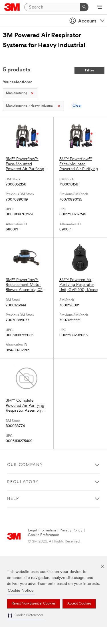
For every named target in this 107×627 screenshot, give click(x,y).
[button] (26, 615)
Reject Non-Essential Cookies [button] (33, 603)
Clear (77, 106)
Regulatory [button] (23, 482)
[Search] (84, 7)
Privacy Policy (71, 530)
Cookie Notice (21, 591)
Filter (89, 70)
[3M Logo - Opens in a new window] (12, 7)
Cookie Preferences (44, 535)
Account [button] (87, 21)
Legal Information (42, 530)
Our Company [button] (25, 465)
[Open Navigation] (99, 7)
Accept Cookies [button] (79, 603)
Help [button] (13, 499)
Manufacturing (16, 93)
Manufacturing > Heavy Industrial (30, 106)
